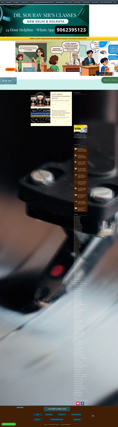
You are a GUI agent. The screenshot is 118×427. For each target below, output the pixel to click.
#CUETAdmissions (77, 349)
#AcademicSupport (78, 302)
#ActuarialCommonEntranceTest (80, 310)
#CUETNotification (83, 358)
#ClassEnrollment (77, 369)
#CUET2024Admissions (78, 340)
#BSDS (79, 333)
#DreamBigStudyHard (78, 383)
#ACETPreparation (77, 294)
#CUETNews (76, 358)
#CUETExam (76, 356)
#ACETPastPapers (77, 292)
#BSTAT (83, 333)
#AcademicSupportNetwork (79, 304)
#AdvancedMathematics (79, 326)
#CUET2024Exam (77, 345)
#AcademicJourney (78, 301)
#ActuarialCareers (77, 308)
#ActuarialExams (77, 311)
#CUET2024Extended (78, 347)
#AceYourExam (77, 306)
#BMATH (75, 333)
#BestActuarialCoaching (79, 335)
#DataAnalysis (77, 376)
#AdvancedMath (77, 324)
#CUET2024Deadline (78, 344)
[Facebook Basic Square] (82, 403)
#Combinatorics (77, 370)
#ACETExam (76, 283)
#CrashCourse (84, 374)
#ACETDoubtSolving (78, 281)
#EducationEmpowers (78, 392)
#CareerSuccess (84, 365)
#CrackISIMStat (77, 374)
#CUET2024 (76, 338)
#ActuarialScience (77, 317)
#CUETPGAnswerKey (78, 361)
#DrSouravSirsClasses (78, 381)
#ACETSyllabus (77, 299)
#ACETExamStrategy (78, 285)
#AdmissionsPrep (77, 322)
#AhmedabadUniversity (79, 327)
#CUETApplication (77, 353)
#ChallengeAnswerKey (78, 367)
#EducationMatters (78, 395)
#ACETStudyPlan (77, 295)
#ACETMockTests (77, 288)
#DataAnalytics (84, 376)
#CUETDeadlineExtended (79, 354)
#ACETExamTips (77, 286)
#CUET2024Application (78, 342)
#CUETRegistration (78, 363)
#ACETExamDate (83, 283)
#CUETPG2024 (77, 360)
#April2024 (82, 331)
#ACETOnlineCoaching (78, 290)
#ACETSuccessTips (78, 297)
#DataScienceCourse (78, 378)
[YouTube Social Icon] (78, 403)
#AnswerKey (76, 331)
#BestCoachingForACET (78, 336)
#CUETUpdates (77, 365)
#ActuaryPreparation (78, 320)
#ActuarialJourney (77, 315)
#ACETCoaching (77, 279)
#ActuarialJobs (77, 313)
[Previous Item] (75, 129)
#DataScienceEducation (79, 379)
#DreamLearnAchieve (78, 385)
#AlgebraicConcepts (78, 329)
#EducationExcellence (78, 394)
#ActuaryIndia (77, 319)
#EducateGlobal (77, 390)
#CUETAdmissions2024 (78, 351)
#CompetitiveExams (78, 372)
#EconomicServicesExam (79, 386)
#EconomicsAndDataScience (80, 388)
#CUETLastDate (83, 356)
